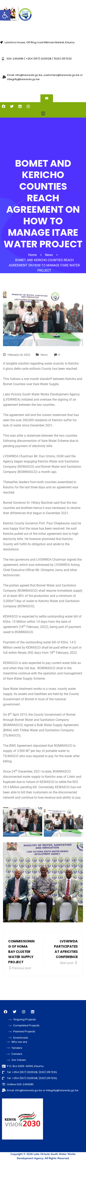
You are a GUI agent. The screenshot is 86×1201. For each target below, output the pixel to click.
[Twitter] (11, 106)
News (44, 354)
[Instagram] (28, 106)
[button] (5, 15)
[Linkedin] (20, 106)
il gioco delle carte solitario (22, 369)
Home (32, 255)
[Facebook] (3, 106)
